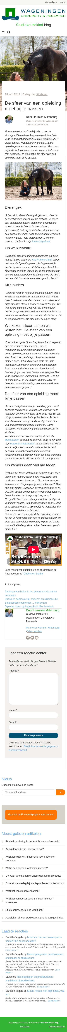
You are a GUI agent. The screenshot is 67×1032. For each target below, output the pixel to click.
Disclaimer (24, 1026)
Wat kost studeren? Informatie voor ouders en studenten (30, 858)
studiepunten (12, 440)
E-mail (13, 722)
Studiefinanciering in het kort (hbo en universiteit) (32, 841)
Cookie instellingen (57, 1026)
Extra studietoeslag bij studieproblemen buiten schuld (35, 883)
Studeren (42, 94)
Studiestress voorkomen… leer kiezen (26, 602)
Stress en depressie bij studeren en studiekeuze (31, 599)
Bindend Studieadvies (22, 443)
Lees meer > (11, 950)
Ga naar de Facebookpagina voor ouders (31, 814)
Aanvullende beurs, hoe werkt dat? (24, 849)
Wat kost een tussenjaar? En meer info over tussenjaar (29, 900)
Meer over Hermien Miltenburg (43, 627)
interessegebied (41, 241)
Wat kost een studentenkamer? (22, 891)
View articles (34, 631)
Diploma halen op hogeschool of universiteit (29, 606)
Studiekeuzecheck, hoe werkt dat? (24, 910)
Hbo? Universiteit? (42, 259)
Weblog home (51, 2)
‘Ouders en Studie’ (33, 573)
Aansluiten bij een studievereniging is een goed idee (34, 917)
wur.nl (62, 2)
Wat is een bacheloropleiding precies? (26, 868)
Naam (13, 710)
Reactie (14, 670)
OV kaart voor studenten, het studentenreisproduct (33, 875)
